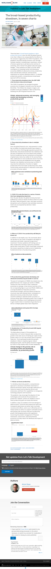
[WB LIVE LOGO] (45, 3)
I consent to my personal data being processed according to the (24, 468)
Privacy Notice (24, 529)
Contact (24, 561)
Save (13, 538)
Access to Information (15, 561)
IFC (18, 565)
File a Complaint (46, 561)
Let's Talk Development (31, 9)
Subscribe (7, 471)
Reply (40, 552)
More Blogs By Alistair (28, 489)
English (12, 23)
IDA (16, 565)
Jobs (21, 561)
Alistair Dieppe (9, 21)
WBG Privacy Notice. (40, 468)
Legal (3, 561)
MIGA (21, 565)
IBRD (13, 565)
